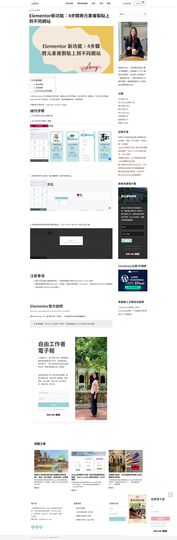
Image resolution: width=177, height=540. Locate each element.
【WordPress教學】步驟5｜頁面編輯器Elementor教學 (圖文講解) (70, 323)
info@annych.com (45, 519)
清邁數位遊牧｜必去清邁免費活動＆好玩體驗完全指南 (125, 475)
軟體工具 (122, 123)
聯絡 (108, 3)
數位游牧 (69, 3)
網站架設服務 (82, 3)
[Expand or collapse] (53, 80)
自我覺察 (122, 116)
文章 (101, 3)
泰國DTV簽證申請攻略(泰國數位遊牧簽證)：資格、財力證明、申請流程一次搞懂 (132, 140)
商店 (93, 3)
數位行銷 (122, 109)
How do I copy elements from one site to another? (50, 311)
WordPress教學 (34, 10)
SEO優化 (121, 99)
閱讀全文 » (37, 488)
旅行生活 (122, 112)
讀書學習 (122, 119)
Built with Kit (53, 415)
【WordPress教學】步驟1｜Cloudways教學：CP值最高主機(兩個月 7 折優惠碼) (132, 310)
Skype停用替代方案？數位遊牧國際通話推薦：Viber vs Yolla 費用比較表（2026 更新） (132, 151)
